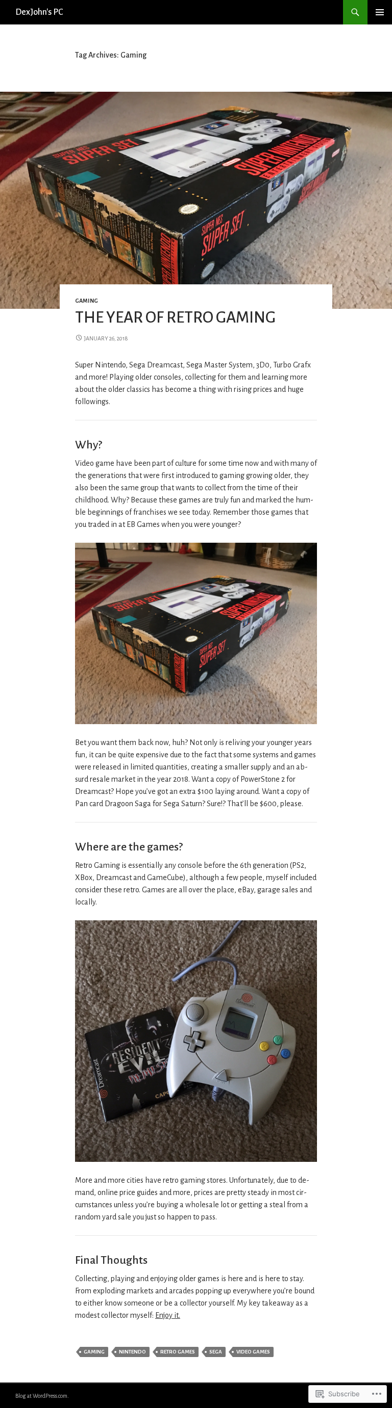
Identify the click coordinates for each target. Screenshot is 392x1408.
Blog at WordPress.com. (42, 1396)
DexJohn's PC (39, 12)
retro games (177, 1351)
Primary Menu (380, 12)
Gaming (86, 301)
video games (253, 1351)
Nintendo (132, 1351)
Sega (215, 1351)
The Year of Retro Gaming (175, 317)
